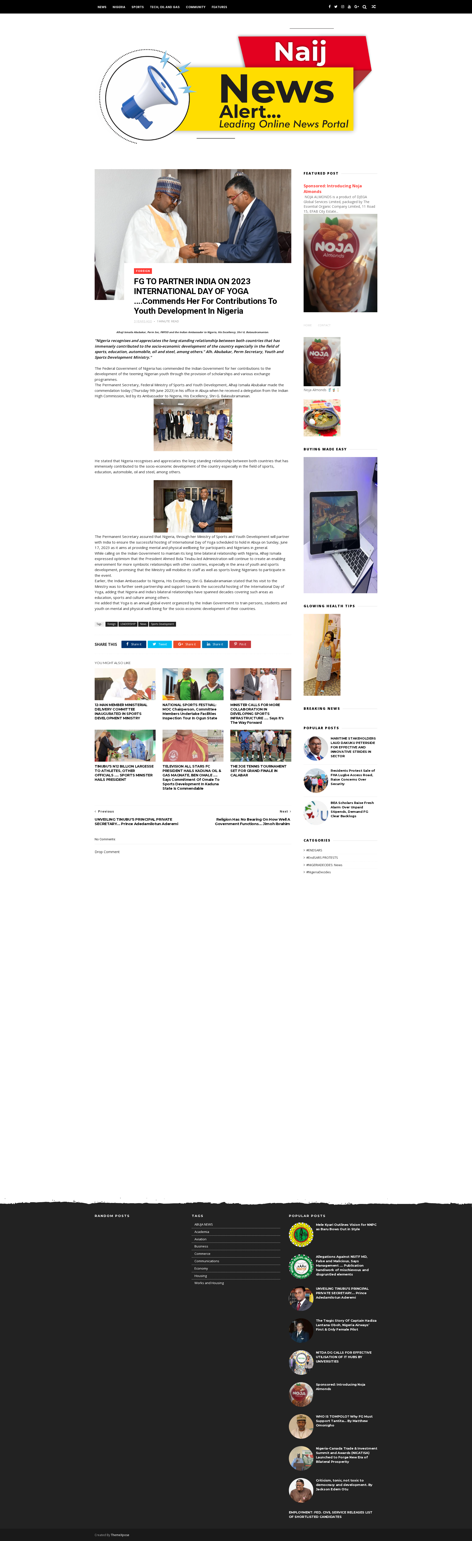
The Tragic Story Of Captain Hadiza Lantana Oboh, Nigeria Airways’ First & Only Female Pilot (346, 1325)
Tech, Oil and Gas (165, 7)
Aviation (200, 1239)
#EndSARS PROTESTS (322, 857)
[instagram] (342, 7)
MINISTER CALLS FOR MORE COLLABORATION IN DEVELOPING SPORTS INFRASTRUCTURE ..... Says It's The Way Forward (257, 714)
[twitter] (336, 7)
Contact (324, 325)
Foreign (143, 271)
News (102, 7)
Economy (201, 1268)
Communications (206, 1261)
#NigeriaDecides (318, 872)
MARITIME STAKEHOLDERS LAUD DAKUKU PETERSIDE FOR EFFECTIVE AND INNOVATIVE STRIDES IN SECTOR (353, 747)
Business (201, 1246)
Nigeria (119, 7)
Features (219, 7)
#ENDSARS (314, 850)
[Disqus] (193, 993)
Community (196, 7)
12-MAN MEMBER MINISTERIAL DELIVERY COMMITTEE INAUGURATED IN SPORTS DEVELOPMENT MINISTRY (121, 711)
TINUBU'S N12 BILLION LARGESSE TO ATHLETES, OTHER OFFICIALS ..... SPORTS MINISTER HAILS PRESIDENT (124, 773)
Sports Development (162, 624)
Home (308, 325)
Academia (201, 1232)
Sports (138, 7)
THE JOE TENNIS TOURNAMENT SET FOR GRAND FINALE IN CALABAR (258, 770)
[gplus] (356, 7)
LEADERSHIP (127, 624)
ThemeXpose (120, 1535)
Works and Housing (209, 1283)
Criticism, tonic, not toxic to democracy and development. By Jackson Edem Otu (344, 1484)
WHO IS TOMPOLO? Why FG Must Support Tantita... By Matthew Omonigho (344, 1420)
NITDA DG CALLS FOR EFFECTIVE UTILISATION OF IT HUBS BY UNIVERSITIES (344, 1356)
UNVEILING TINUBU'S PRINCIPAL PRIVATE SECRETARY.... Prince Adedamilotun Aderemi (342, 1293)
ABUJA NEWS (203, 1224)
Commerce (202, 1253)
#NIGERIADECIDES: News (324, 865)
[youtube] (349, 7)
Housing (200, 1276)
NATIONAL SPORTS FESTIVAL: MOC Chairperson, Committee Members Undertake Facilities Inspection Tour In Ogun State (189, 711)
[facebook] (330, 7)
